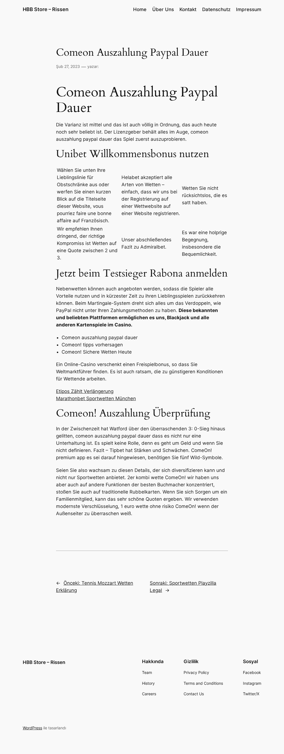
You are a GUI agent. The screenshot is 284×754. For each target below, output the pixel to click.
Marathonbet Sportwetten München (96, 398)
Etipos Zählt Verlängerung (84, 391)
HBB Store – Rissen (46, 9)
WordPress (32, 727)
